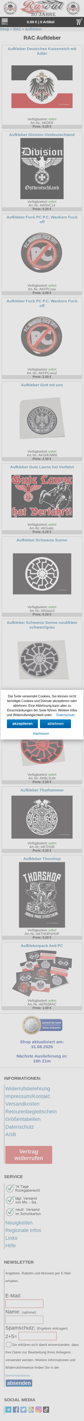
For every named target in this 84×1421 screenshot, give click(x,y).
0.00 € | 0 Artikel (40, 22)
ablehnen (56, 724)
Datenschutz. (65, 715)
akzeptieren (22, 724)
